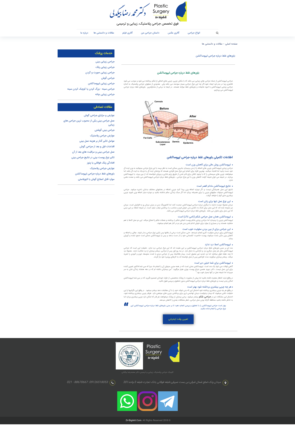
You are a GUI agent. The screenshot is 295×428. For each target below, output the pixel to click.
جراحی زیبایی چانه (104, 94)
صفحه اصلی (231, 44)
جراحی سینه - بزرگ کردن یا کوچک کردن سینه (90, 89)
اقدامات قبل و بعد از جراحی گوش (97, 147)
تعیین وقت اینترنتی (178, 319)
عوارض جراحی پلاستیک (102, 136)
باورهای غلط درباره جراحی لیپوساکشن (94, 174)
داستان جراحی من (150, 33)
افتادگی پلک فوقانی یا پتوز (100, 163)
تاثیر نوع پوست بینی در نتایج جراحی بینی (92, 158)
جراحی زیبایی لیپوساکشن (101, 84)
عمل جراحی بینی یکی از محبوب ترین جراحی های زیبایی (88, 123)
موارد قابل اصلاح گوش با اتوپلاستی (96, 179)
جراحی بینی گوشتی (104, 130)
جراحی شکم (204, 297)
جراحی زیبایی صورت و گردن (99, 73)
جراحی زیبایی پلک (105, 67)
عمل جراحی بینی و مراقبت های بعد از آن (93, 152)
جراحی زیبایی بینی (105, 62)
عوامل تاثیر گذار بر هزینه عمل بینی (96, 141)
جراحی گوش (107, 78)
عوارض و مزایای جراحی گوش (99, 115)
